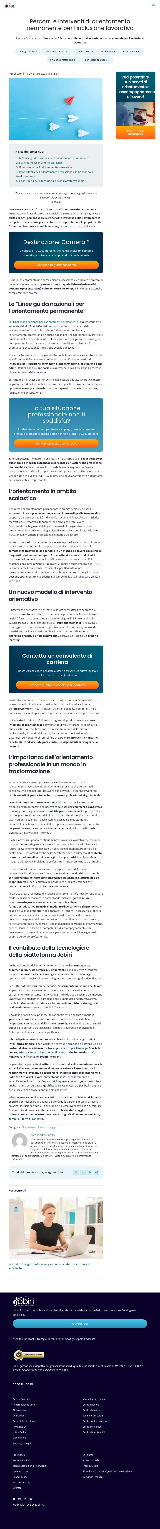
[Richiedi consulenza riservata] (56, 425)
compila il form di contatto (26, 1119)
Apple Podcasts (85, 1339)
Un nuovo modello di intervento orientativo (45, 167)
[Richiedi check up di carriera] (56, 252)
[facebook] (14, 1499)
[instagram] (19, 1499)
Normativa (50, 38)
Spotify (69, 1339)
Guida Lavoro (34, 38)
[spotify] (31, 1499)
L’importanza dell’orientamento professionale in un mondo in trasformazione (55, 174)
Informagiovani (28, 1052)
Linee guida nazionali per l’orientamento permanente (45, 322)
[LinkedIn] (83, 1172)
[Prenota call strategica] (135, 105)
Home (20, 38)
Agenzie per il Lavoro (53, 1052)
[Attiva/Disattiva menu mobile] (153, 4)
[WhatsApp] (89, 1172)
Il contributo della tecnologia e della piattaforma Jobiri (52, 181)
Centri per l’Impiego (75, 1048)
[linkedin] (25, 1499)
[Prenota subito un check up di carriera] (57, 669)
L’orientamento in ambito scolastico (41, 162)
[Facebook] (75, 1172)
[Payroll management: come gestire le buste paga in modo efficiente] (56, 1228)
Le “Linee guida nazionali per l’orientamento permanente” (54, 158)
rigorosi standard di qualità (65, 1366)
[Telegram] (96, 1172)
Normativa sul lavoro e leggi (39, 1127)
